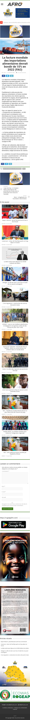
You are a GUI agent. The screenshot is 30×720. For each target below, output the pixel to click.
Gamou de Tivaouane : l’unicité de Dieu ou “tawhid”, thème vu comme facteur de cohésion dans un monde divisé (15, 348)
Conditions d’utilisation (7, 707)
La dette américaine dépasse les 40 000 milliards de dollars (15, 262)
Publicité (15, 709)
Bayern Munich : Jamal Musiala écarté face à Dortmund (15, 220)
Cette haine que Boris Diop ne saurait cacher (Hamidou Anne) (15, 390)
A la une (19, 72)
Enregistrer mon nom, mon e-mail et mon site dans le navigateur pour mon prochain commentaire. (14, 504)
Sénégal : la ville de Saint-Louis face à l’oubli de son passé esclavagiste (14, 283)
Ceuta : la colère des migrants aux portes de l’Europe (15, 369)
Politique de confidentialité (20, 707)
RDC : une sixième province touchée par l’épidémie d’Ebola (15, 453)
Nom (3, 486)
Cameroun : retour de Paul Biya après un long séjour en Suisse (15, 241)
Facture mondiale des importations (12, 168)
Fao (24, 168)
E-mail (4, 491)
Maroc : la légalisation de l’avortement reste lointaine (19, 197)
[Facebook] (15, 716)
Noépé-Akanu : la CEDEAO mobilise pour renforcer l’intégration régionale (15, 432)
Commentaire (5, 471)
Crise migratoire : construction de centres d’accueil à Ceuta (15, 304)
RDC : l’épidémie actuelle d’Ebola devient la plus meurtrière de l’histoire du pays (15, 411)
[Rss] (14, 716)
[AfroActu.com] (15, 4)
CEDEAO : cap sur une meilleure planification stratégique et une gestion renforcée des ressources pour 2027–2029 (15, 326)
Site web (4, 497)
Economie (24, 72)
